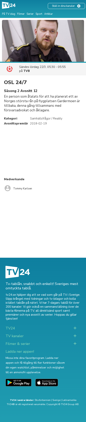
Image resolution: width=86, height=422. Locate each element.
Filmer (21, 14)
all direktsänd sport (49, 311)
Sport (39, 14)
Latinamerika (69, 400)
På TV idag (8, 14)
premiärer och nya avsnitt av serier (29, 315)
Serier (30, 14)
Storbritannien (43, 400)
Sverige (56, 400)
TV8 (26, 71)
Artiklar (48, 14)
